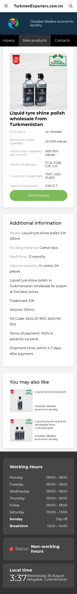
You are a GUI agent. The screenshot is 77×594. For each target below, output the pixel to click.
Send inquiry (38, 195)
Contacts (62, 40)
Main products (35, 40)
